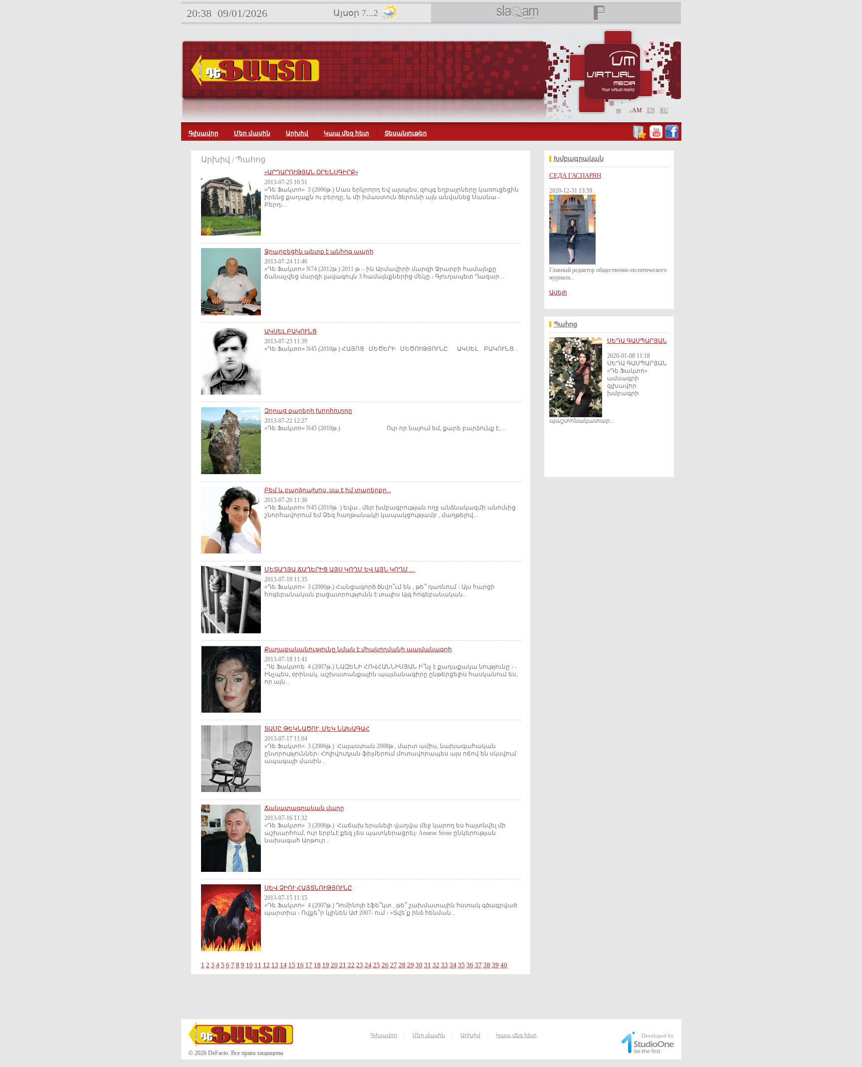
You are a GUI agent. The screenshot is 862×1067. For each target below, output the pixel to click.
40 (503, 965)
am (637, 110)
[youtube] (656, 137)
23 (359, 965)
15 (291, 965)
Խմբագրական (579, 159)
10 (249, 965)
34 (452, 965)
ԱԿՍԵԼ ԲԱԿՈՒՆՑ (290, 331)
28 (402, 965)
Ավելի (558, 292)
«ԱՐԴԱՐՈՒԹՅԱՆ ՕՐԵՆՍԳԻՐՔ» (311, 172)
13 (274, 965)
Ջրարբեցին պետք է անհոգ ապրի (319, 251)
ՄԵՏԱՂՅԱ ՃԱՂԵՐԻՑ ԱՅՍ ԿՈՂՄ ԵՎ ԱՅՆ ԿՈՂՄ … (340, 569)
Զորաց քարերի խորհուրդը (308, 410)
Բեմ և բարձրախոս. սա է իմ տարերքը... (327, 490)
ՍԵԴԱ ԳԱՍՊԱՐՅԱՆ (637, 340)
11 (257, 965)
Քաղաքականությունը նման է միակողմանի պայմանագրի (358, 649)
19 (325, 965)
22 (351, 965)
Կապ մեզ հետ (346, 133)
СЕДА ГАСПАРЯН (575, 175)
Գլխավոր (203, 133)
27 (393, 965)
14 (283, 965)
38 (486, 965)
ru (664, 110)
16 (300, 965)
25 (376, 965)
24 (368, 965)
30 (419, 965)
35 (461, 965)
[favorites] (640, 137)
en (651, 110)
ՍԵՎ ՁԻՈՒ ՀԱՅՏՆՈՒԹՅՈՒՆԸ (308, 887)
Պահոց (565, 324)
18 (317, 965)
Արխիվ (297, 133)
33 (444, 965)
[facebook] (671, 137)
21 (342, 965)
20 (334, 965)
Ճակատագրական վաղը (304, 807)
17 (308, 965)
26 (385, 965)
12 (266, 965)
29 (410, 965)
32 (435, 965)
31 (427, 965)
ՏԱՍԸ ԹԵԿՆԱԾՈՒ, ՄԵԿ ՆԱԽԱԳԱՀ (317, 728)
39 (495, 965)
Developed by (658, 1036)
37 (478, 965)
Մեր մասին (252, 133)
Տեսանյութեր (406, 133)
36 (469, 965)
